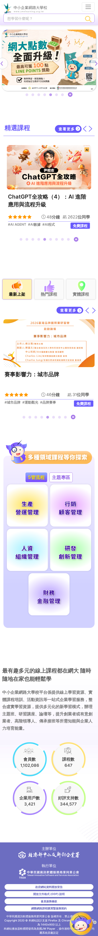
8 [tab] (63, 240)
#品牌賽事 (48, 402)
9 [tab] (69, 240)
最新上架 (17, 294)
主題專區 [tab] (61, 477)
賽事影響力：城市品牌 (32, 374)
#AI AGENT (17, 224)
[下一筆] (94, 310)
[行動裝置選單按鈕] (88, 6)
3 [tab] (39, 95)
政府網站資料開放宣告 (49, 887)
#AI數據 (34, 224)
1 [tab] (28, 95)
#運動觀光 (30, 402)
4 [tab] (45, 95)
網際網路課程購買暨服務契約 (49, 908)
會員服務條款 (49, 901)
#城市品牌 (13, 402)
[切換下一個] (90, 129)
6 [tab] (57, 95)
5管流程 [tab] (36, 477)
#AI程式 (48, 224)
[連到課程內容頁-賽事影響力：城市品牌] (49, 343)
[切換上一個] (84, 129)
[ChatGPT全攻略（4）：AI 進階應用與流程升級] (49, 167)
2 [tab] (33, 95)
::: (2, 5)
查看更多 (67, 129)
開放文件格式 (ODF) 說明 (49, 894)
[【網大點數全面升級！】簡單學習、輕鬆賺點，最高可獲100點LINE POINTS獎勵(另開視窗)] (49, 60)
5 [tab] (51, 95)
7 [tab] (63, 95)
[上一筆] (87, 310)
